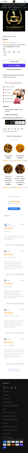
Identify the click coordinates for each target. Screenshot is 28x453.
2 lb (5, 55)
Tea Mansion (10, 437)
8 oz (14, 52)
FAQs (4, 409)
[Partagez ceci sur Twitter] (8, 129)
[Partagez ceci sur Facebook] (11, 129)
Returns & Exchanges (10, 405)
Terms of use (7, 402)
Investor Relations (10, 430)
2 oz (5, 52)
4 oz (9, 52)
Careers (6, 395)
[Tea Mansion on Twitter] (4, 387)
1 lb (18, 52)
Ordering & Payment (10, 416)
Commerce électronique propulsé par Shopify (13, 439)
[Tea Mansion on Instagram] (12, 387)
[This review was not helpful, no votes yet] (22, 245)
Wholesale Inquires (10, 426)
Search (5, 423)
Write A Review (14, 208)
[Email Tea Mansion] (15, 387)
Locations (6, 433)
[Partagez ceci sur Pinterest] (15, 129)
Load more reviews (14, 370)
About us (6, 391)
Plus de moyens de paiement (14, 69)
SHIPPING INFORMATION (10, 419)
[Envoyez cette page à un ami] (22, 129)
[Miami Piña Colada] (14, 20)
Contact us (7, 398)
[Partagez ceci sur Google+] (18, 129)
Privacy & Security (9, 412)
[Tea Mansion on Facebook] (8, 387)
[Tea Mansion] (14, 1)
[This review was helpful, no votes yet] (19, 245)
